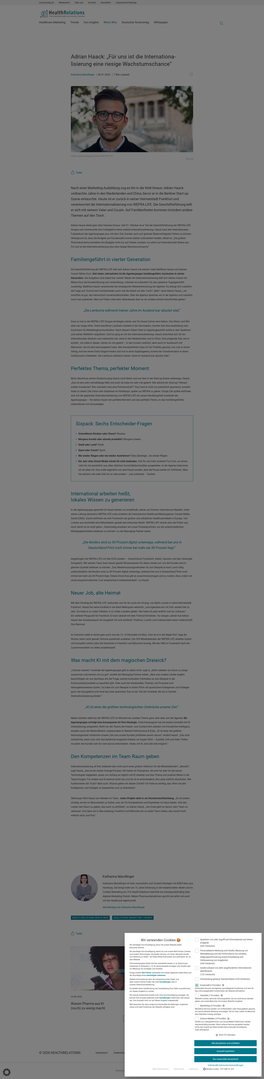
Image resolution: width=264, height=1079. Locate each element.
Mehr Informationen (160, 1069)
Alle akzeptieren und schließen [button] (225, 1043)
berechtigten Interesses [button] (155, 975)
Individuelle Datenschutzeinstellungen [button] (225, 1065)
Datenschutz (179, 1069)
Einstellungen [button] (165, 982)
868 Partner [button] (146, 973)
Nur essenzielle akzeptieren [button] (225, 1059)
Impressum (193, 1069)
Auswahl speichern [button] (226, 1051)
